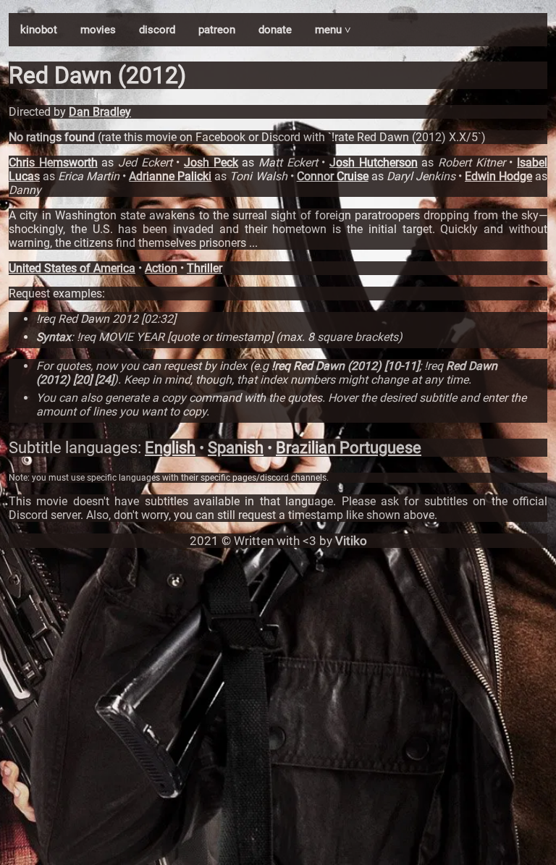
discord (157, 29)
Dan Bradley (100, 112)
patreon (216, 29)
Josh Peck (211, 162)
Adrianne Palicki (170, 176)
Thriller (204, 268)
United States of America (72, 268)
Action (161, 268)
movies (98, 29)
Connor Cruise (332, 176)
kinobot (38, 29)
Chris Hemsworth (53, 162)
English (170, 448)
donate (275, 29)
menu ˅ (333, 29)
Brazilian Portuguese (348, 448)
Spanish (236, 448)
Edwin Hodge (498, 176)
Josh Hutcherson (373, 162)
